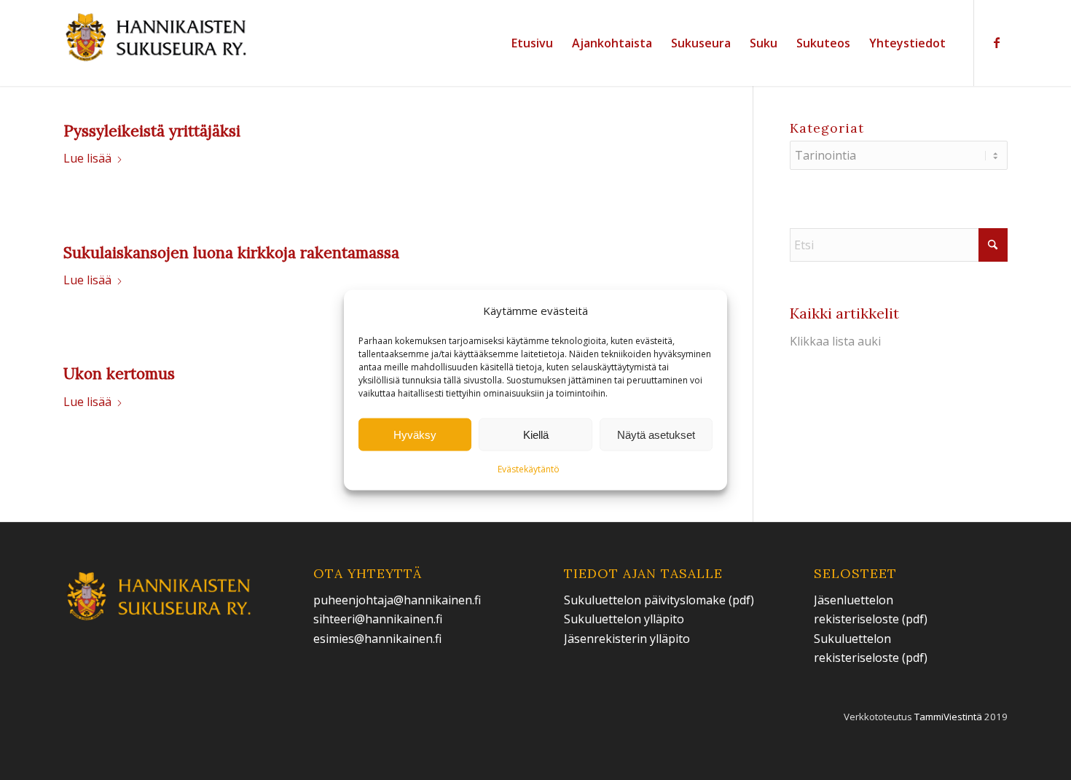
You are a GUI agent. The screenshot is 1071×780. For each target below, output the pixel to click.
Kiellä (536, 435)
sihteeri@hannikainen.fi (377, 619)
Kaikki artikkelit (844, 313)
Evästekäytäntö (529, 469)
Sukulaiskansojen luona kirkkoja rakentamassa (231, 252)
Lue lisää (87, 158)
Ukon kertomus (119, 373)
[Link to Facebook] (997, 42)
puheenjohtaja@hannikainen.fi (397, 600)
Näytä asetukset (656, 435)
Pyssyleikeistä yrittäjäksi (151, 131)
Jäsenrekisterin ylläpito (627, 639)
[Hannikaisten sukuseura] (157, 43)
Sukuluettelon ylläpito (625, 619)
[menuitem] (532, 43)
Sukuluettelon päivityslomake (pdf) (659, 600)
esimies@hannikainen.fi (377, 639)
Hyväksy (414, 435)
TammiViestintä (948, 716)
